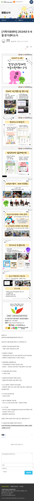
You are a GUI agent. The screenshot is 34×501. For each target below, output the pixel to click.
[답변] (31, 46)
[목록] (27, 46)
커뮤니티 (3, 20)
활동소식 (20, 20)
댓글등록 (28, 473)
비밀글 (5, 471)
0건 (9, 41)
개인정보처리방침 (5, 486)
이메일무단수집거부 (14, 486)
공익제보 (21, 486)
